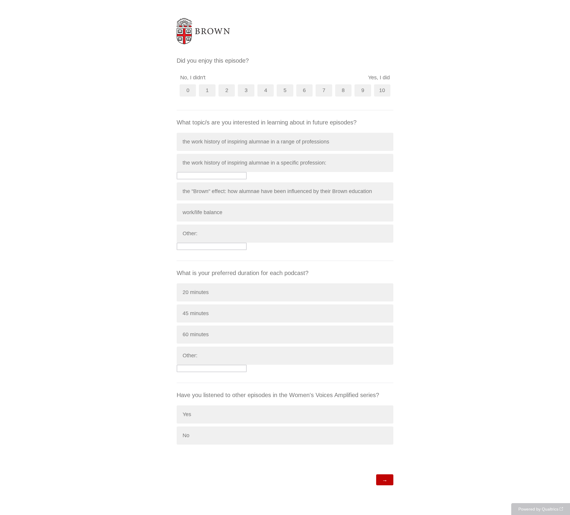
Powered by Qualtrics (538, 509)
